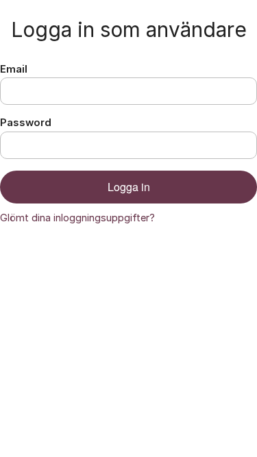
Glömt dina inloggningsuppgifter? (77, 218)
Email (13, 69)
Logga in (129, 187)
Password (25, 122)
